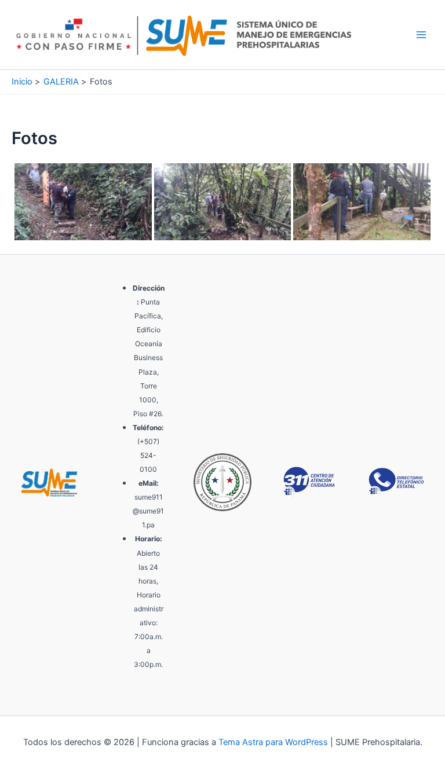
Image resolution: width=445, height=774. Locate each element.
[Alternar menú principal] (421, 35)
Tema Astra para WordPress (273, 742)
